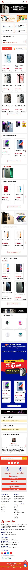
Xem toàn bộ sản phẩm (13, 114)
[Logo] (2, 2)
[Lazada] (5, 552)
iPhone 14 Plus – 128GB (20, 150)
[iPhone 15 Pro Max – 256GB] (20, 58)
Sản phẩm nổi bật (15, 344)
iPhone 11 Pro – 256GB (7, 292)
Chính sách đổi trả (5, 499)
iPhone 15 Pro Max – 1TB (20, 105)
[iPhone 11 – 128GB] (6, 267)
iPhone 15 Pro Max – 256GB (19, 66)
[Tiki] (8, 552)
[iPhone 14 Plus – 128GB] (20, 144)
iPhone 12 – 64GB (6, 239)
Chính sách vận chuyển (6, 498)
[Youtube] (15, 463)
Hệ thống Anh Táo (14, 489)
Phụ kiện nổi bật (8, 315)
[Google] (18, 463)
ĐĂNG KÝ (25, 458)
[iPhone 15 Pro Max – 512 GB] (7, 98)
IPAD (15, 509)
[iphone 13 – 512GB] (6, 189)
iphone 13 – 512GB (6, 194)
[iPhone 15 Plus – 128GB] (20, 78)
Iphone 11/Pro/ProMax (10, 258)
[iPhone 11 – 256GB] (19, 267)
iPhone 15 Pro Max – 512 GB (7, 106)
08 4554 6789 (14, 479)
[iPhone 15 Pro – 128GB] (7, 78)
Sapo (17, 565)
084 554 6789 (9, 532)
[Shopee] (2, 552)
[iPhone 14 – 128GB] (6, 143)
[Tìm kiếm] (23, 2)
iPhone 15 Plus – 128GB (20, 85)
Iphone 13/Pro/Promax (10, 181)
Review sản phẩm (8, 426)
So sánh (11, 70)
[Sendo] (11, 552)
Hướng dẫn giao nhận (19, 499)
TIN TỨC (16, 516)
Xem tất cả (4, 260)
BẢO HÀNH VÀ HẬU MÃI (19, 512)
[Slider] (14, 8)
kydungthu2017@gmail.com (10, 534)
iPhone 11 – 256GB (19, 273)
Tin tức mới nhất (8, 417)
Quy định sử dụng (5, 501)
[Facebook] (12, 463)
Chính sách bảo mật (5, 496)
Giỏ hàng (3, 511)
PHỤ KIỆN (16, 511)
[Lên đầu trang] (25, 558)
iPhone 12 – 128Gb (19, 239)
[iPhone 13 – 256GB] (19, 189)
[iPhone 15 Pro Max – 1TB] (20, 98)
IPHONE (16, 507)
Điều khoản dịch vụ (18, 501)
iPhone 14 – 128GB (6, 148)
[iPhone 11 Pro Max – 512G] (20, 287)
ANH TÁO (16, 506)
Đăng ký (3, 509)
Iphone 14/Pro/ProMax (10, 135)
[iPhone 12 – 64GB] (6, 234)
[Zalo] (9, 463)
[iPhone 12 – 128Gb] (19, 234)
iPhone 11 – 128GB (6, 273)
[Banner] (8, 18)
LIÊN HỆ (16, 517)
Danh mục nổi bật (8, 36)
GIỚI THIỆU (16, 514)
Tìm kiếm (3, 506)
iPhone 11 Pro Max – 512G (20, 294)
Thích (4, 70)
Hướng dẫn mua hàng (19, 496)
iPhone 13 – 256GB (19, 194)
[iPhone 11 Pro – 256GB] (7, 286)
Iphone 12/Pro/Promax (10, 227)
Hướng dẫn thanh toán (19, 498)
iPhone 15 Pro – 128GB (7, 85)
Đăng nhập (3, 507)
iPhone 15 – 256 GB (6, 65)
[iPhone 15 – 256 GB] (7, 58)
